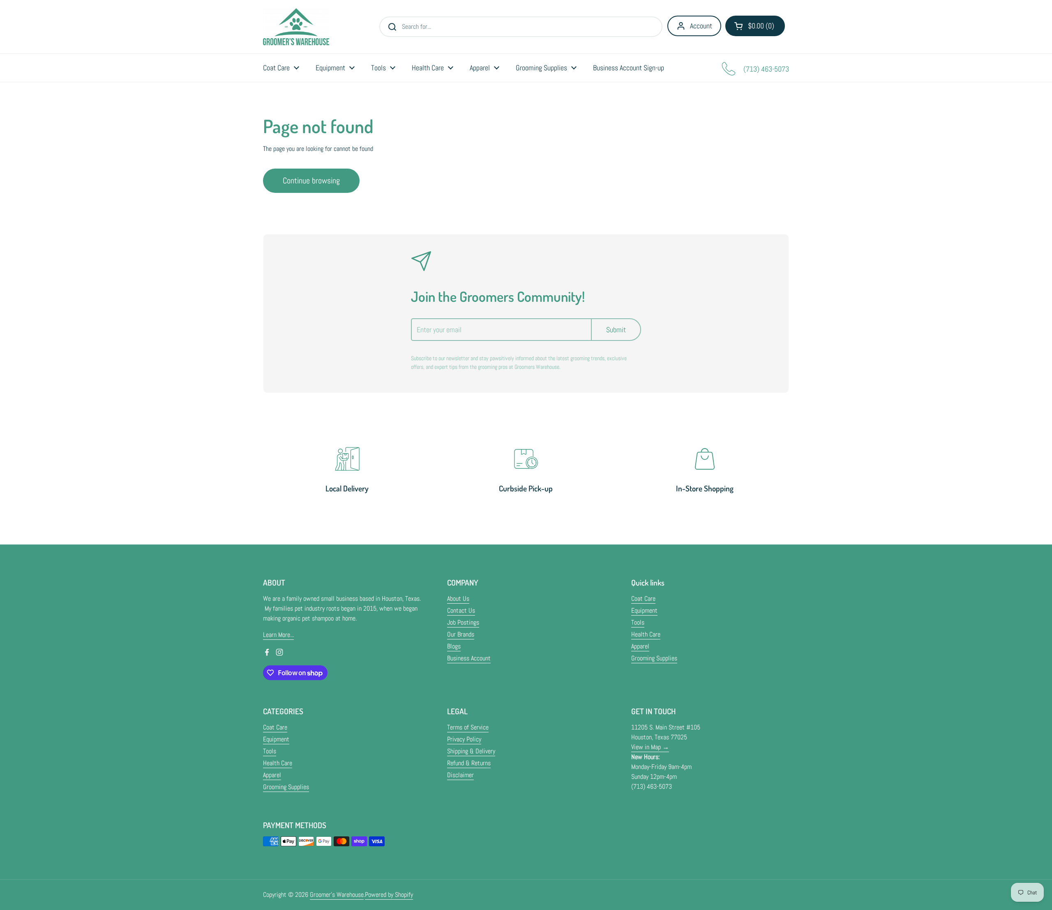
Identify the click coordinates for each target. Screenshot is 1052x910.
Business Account (469, 658)
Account (701, 25)
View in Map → (650, 747)
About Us (458, 598)
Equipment (644, 610)
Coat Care (643, 598)
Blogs (454, 646)
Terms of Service (468, 727)
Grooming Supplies (654, 658)
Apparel (640, 646)
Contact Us (461, 610)
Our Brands (460, 634)
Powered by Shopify (389, 894)
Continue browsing (311, 180)
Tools (637, 622)
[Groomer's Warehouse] (296, 26)
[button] (755, 26)
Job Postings (463, 622)
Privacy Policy (464, 739)
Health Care (645, 634)
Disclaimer (460, 775)
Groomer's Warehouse (337, 894)
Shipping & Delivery (471, 751)
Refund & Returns (469, 763)
